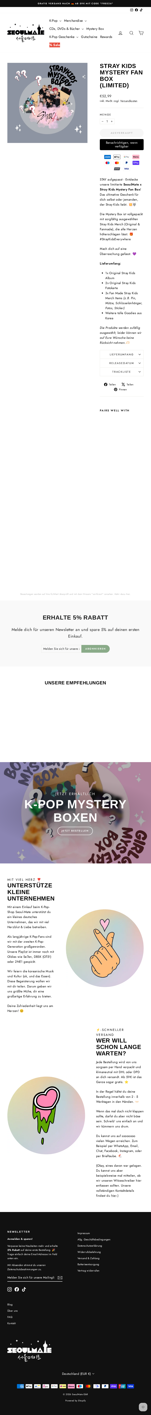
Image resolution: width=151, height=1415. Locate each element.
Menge (105, 114)
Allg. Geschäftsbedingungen (94, 1239)
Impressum (84, 1233)
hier (128, 594)
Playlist (22, 951)
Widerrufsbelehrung (89, 1252)
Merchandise (74, 20)
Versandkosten (129, 101)
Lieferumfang (122, 354)
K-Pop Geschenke (62, 36)
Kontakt (11, 1323)
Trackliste (121, 372)
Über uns (12, 1311)
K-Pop (54, 20)
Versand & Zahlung (88, 1258)
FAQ (9, 1317)
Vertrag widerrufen (88, 1270)
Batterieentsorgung (88, 1264)
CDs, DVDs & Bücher (65, 28)
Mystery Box (95, 28)
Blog (10, 1304)
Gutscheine (89, 36)
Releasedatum (121, 363)
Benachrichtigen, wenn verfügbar (122, 144)
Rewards (106, 36)
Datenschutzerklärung (90, 1246)
